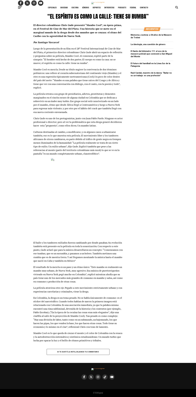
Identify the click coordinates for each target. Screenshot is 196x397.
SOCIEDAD (64, 7)
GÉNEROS (85, 7)
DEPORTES (97, 7)
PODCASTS (122, 7)
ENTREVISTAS (109, 7)
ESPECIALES (52, 7)
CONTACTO (144, 7)
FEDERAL (133, 7)
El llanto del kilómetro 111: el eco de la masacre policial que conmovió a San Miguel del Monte (151, 54)
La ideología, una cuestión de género (148, 44)
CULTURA (74, 7)
